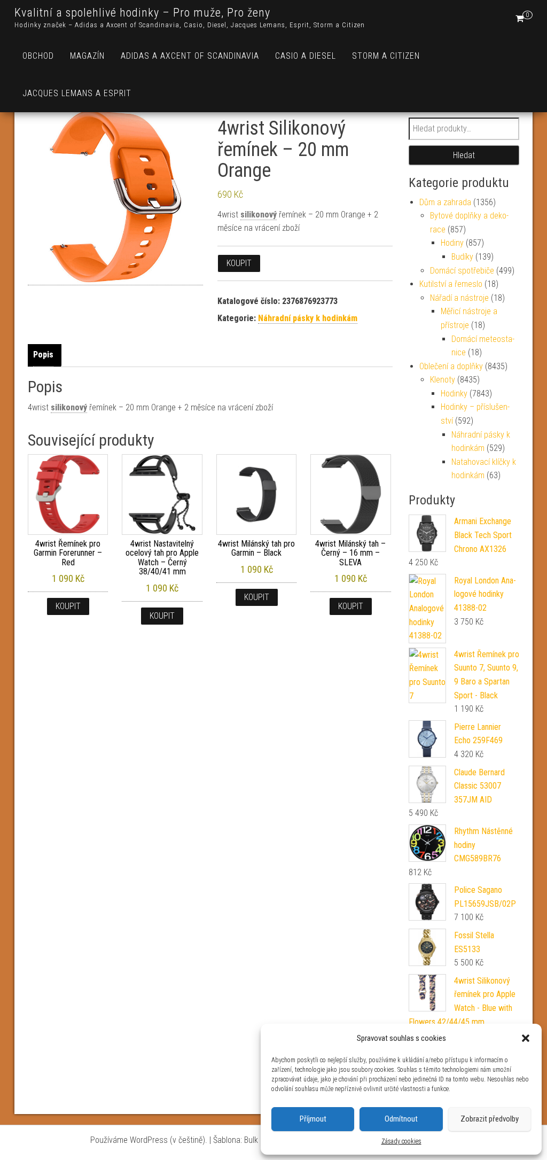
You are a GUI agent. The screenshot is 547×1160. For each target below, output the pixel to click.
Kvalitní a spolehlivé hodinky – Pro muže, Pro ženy (142, 12)
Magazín (87, 56)
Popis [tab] (43, 354)
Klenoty (442, 380)
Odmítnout (401, 1119)
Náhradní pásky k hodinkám (307, 318)
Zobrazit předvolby (489, 1119)
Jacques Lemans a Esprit (76, 93)
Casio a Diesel (305, 56)
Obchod (38, 56)
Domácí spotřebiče (462, 271)
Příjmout (313, 1119)
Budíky (462, 257)
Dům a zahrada (445, 202)
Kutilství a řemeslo (450, 284)
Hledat (464, 155)
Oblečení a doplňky (451, 366)
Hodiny (452, 243)
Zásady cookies (401, 1141)
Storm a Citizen (386, 56)
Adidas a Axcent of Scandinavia (190, 56)
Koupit (239, 263)
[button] (525, 1038)
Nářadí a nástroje (459, 298)
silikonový (258, 214)
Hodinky (454, 393)
